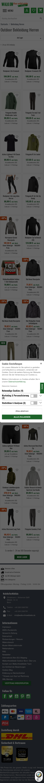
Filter (42, 387)
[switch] (39, 779)
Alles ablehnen (22, 411)
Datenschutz (6, 386)
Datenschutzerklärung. (17, 381)
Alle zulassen (22, 416)
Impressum (13, 386)
